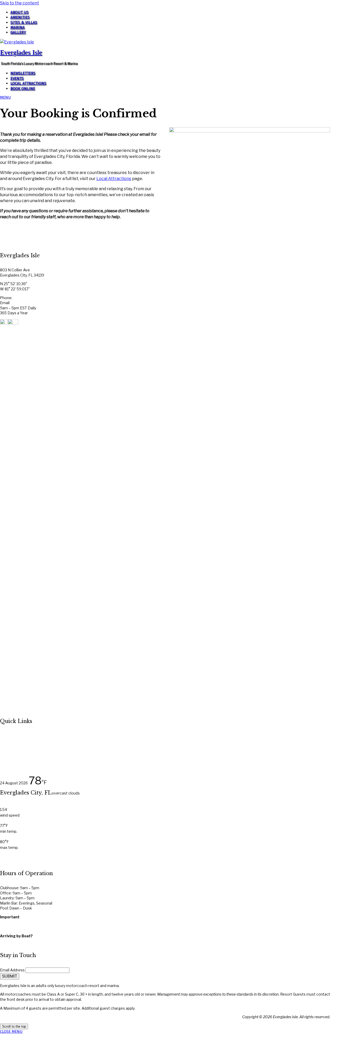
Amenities (20, 17)
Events (17, 78)
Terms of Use (11, 927)
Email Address (12, 970)
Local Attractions (28, 83)
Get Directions (12, 941)
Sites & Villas (23, 22)
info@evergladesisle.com (33, 302)
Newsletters (22, 73)
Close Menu (11, 1031)
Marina (17, 27)
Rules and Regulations (19, 922)
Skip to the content (19, 3)
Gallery (18, 32)
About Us (19, 12)
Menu (5, 97)
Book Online (22, 88)
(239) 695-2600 (26, 298)
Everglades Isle (21, 52)
